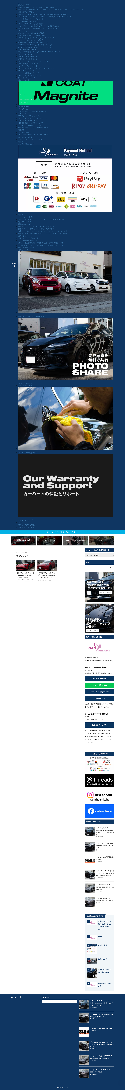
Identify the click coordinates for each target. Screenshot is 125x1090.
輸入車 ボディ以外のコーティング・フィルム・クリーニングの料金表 (42, 231)
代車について (23, 250)
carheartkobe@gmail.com (99, 692)
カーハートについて (25, 383)
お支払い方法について (26, 144)
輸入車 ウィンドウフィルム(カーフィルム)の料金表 (36, 226)
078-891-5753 (100, 698)
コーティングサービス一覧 (27, 66)
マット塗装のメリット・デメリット (30, 19)
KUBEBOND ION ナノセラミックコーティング (34, 47)
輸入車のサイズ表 (24, 222)
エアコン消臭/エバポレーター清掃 (30, 139)
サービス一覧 (23, 109)
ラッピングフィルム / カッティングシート (33, 118)
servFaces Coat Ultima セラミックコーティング (35, 45)
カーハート (16, 997)
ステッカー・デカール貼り (27, 120)
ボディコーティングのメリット (29, 59)
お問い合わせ (23, 236)
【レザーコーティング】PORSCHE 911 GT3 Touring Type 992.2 (105, 887)
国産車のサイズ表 (24, 224)
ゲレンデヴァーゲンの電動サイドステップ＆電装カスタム (38, 26)
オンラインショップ (25, 520)
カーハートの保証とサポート (28, 453)
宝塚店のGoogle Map (100, 725)
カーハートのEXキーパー (27, 49)
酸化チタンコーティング (27, 78)
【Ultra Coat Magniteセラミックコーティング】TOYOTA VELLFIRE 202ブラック (105, 873)
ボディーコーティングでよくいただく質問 (33, 61)
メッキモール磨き (24, 132)
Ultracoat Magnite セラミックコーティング (33, 42)
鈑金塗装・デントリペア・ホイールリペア (33, 127)
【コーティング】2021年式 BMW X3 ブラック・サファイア (104, 846)
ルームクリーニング (25, 137)
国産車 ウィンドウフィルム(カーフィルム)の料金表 (36, 229)
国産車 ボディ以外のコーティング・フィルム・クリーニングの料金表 (42, 233)
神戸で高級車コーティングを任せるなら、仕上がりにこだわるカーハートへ (44, 16)
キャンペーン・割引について (28, 217)
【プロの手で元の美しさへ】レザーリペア (33, 134)
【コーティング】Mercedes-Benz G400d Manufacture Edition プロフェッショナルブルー (101, 1003)
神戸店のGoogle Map (100, 678)
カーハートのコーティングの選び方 (30, 40)
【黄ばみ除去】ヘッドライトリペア (30, 123)
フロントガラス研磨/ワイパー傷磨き (31, 125)
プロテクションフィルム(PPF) (29, 116)
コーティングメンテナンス (27, 56)
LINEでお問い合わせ (100, 685)
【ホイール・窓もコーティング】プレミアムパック (36, 68)
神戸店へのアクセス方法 (27, 525)
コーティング (23, 31)
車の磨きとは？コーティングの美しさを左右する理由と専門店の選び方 (43, 14)
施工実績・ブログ (24, 5)
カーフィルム (23, 113)
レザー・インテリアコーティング (30, 75)
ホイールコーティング (26, 70)
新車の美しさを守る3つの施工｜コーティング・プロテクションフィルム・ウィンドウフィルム (51, 9)
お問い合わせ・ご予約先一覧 (28, 238)
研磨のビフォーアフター (27, 12)
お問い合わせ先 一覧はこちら (28, 240)
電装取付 (21, 130)
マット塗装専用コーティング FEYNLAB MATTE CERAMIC (39, 52)
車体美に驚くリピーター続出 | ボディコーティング (36, 38)
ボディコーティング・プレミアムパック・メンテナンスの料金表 (41, 219)
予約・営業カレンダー (26, 247)
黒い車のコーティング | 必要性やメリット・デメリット (37, 28)
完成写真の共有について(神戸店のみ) (31, 316)
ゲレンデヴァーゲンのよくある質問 (30, 24)
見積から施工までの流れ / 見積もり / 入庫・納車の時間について (40, 243)
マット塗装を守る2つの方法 (28, 21)
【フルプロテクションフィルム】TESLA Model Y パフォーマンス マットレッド (47, 575)
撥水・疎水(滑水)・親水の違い (29, 63)
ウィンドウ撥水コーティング (28, 73)
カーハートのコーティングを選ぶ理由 (31, 35)
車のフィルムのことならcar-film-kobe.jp (32, 111)
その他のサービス (24, 106)
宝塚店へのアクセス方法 (27, 527)
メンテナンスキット (25, 54)
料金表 (20, 142)
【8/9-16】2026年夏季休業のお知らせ (102, 1028)
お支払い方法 (102, 945)
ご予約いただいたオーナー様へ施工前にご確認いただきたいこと (41, 245)
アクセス (21, 522)
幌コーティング (23, 80)
